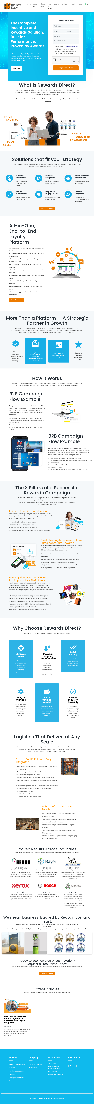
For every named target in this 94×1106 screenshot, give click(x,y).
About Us (35, 5)
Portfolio (72, 4)
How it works (50, 6)
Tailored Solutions (43, 5)
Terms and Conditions (71, 47)
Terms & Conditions (35, 1064)
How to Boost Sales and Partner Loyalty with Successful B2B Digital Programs (15, 1019)
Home (29, 4)
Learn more (16, 68)
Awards (80, 4)
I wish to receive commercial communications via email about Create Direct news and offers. (65, 51)
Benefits (56, 4)
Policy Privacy (33, 1068)
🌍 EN (87, 4)
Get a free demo (16, 300)
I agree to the (66, 47)
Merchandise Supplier (16, 1071)
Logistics (64, 4)
